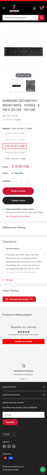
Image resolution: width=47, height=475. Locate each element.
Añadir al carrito (18, 191)
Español (7, 434)
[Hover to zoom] (23, 51)
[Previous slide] (5, 50)
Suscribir (10, 422)
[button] (23, 249)
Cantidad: (6, 181)
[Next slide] (41, 50)
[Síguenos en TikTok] (14, 446)
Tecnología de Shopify (11, 470)
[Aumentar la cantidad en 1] (28, 181)
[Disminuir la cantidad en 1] (14, 181)
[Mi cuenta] (34, 8)
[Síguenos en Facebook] (4, 446)
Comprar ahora (18, 200)
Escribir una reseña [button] (23, 341)
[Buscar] (41, 17)
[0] (41, 8)
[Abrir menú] (4, 8)
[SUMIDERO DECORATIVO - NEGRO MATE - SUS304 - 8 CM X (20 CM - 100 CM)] (16, 86)
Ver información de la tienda (17, 216)
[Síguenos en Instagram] (9, 446)
